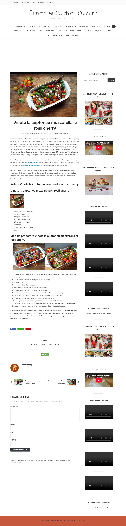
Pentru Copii (19, 31)
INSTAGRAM (41, 2)
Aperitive (47, 26)
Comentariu (14, 406)
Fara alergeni (70, 26)
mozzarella (34, 344)
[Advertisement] (63, 55)
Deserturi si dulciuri (46, 31)
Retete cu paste (72, 35)
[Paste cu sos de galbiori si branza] (71, 382)
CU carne (107, 26)
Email (12, 432)
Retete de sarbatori (55, 35)
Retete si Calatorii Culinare (63, 13)
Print (46, 354)
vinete (43, 344)
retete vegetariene (61, 133)
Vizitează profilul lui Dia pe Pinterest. (99, 314)
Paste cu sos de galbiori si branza (56, 382)
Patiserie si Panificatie (65, 31)
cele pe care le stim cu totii (32, 165)
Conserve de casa (84, 31)
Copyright (15, 2)
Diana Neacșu (34, 133)
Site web (13, 440)
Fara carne (58, 26)
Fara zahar (83, 26)
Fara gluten (95, 26)
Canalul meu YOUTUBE (28, 2)
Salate (109, 31)
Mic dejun (31, 31)
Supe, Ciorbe (98, 31)
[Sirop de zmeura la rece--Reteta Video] (19, 382)
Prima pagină (20, 26)
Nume (12, 424)
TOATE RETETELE (34, 26)
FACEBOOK (50, 2)
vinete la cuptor (54, 344)
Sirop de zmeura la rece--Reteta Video (33, 382)
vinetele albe (33, 162)
